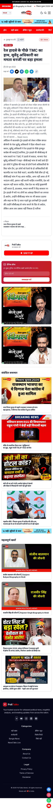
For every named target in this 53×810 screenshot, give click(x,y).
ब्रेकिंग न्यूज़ (27, 30)
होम (5, 30)
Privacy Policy (26, 769)
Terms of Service (26, 773)
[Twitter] (17, 72)
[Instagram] (49, 795)
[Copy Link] (36, 72)
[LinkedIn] (22, 72)
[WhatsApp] (49, 800)
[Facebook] (49, 789)
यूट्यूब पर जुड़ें (28, 253)
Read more (22, 137)
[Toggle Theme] (42, 13)
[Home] (26, 13)
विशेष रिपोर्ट (39, 735)
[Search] (45, 13)
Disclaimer (26, 777)
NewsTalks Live (14, 743)
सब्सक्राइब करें (26, 279)
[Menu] (49, 13)
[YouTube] (49, 806)
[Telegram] (32, 72)
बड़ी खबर (14, 30)
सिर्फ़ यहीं (39, 739)
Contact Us (26, 758)
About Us (26, 754)
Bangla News (14, 739)
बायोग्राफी (40, 30)
